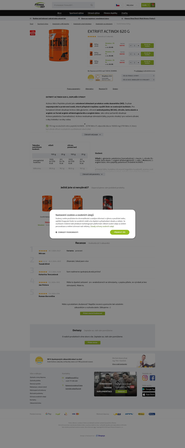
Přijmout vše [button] (119, 232)
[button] (67, 232)
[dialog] (92, 224)
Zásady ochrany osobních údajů (102, 226)
